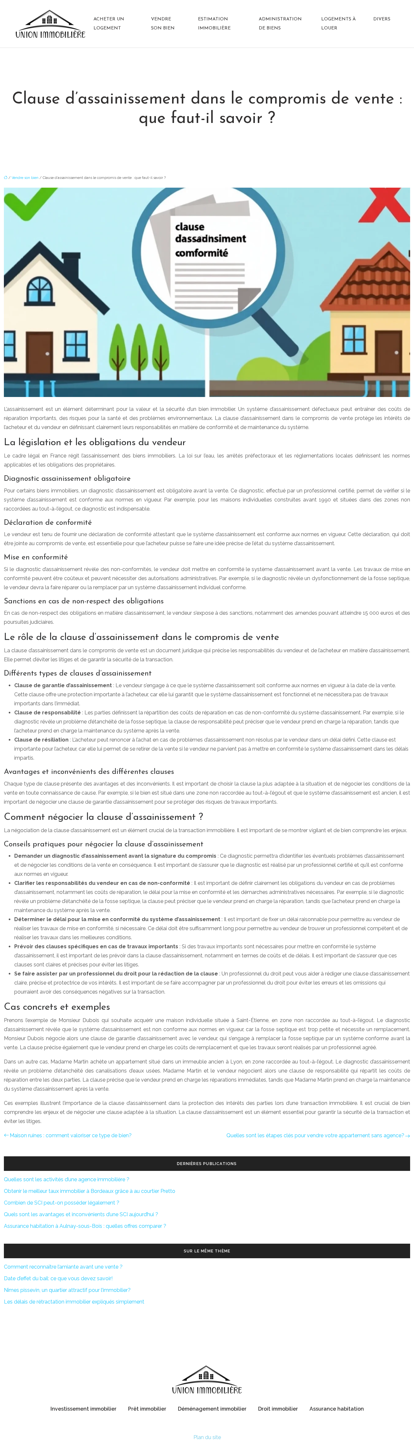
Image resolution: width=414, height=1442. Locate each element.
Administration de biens (280, 24)
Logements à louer (338, 24)
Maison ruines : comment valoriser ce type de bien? (71, 1135)
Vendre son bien (163, 24)
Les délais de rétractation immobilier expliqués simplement (74, 1302)
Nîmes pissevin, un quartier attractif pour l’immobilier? (67, 1290)
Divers (381, 19)
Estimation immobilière (214, 24)
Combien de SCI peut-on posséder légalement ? (61, 1203)
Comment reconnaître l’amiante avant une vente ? (63, 1267)
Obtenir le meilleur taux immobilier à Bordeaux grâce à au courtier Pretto (89, 1191)
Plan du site (207, 1437)
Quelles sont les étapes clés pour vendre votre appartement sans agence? (315, 1135)
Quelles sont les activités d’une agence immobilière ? (66, 1179)
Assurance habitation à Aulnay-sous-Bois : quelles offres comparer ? (85, 1226)
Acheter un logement (108, 24)
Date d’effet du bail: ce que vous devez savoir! (58, 1278)
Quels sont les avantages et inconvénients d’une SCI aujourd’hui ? (81, 1214)
